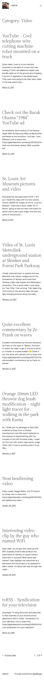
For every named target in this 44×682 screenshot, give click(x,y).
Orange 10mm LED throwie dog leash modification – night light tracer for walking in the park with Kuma (21, 406)
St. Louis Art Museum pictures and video (18, 184)
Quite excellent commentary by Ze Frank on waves (19, 329)
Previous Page (9, 655)
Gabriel (14, 5)
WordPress (37, 674)
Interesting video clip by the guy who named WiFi (20, 536)
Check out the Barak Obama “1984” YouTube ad (21, 117)
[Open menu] (40, 5)
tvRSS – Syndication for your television (21, 602)
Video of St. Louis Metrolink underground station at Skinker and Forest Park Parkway (21, 255)
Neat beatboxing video (17, 481)
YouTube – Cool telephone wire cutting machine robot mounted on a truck (20, 46)
